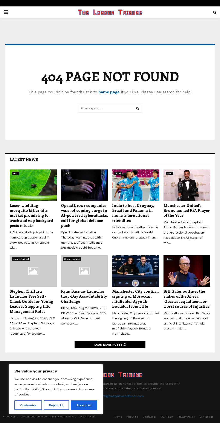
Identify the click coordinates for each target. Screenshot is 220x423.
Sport (118, 173)
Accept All (84, 405)
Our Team (167, 416)
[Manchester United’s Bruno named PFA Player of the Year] (187, 185)
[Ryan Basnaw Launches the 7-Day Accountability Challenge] (84, 271)
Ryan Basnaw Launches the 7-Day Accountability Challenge (84, 296)
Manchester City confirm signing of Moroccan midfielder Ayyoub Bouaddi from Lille (135, 299)
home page (109, 92)
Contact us (206, 416)
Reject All (56, 405)
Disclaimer (149, 416)
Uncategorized (21, 259)
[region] (56, 389)
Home (118, 416)
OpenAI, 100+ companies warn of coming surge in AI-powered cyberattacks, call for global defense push (84, 215)
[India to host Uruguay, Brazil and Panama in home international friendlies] (135, 185)
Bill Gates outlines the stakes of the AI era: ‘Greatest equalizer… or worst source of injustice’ (186, 299)
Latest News (24, 159)
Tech (15, 173)
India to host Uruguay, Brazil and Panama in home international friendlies (133, 213)
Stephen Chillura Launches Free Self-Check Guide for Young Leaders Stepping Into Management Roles (31, 301)
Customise (28, 405)
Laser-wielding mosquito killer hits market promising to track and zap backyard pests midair (31, 215)
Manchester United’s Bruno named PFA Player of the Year (186, 210)
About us (132, 416)
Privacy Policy (186, 416)
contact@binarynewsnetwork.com (119, 396)
